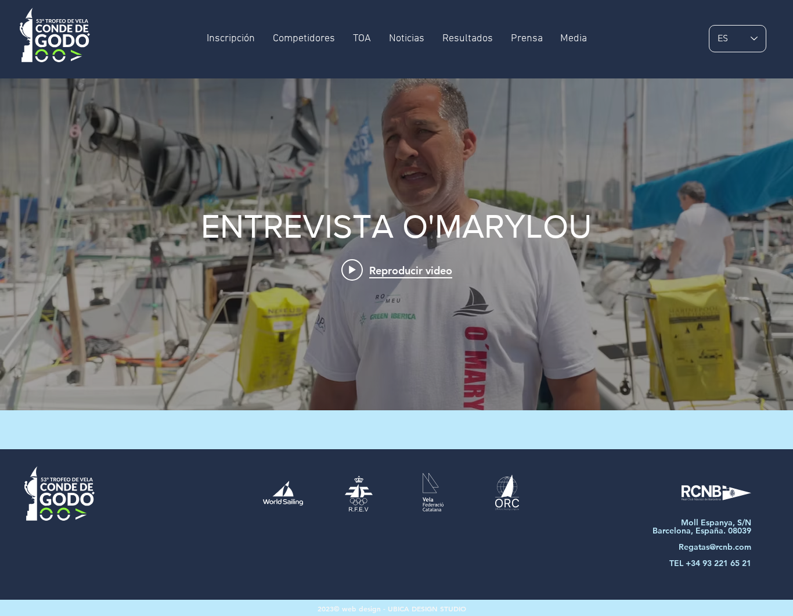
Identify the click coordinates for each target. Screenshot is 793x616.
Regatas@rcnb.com (715, 547)
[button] (467, 38)
